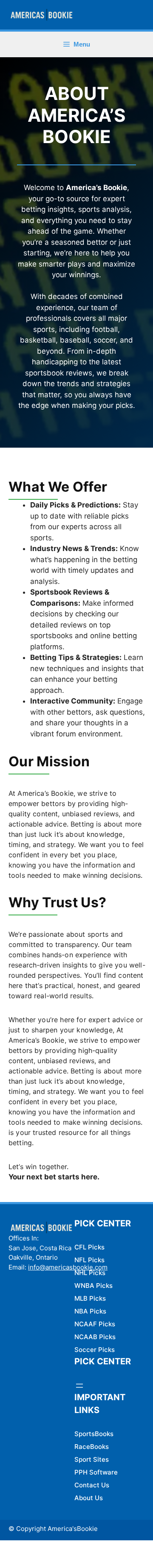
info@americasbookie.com (68, 1267)
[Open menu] (79, 1386)
